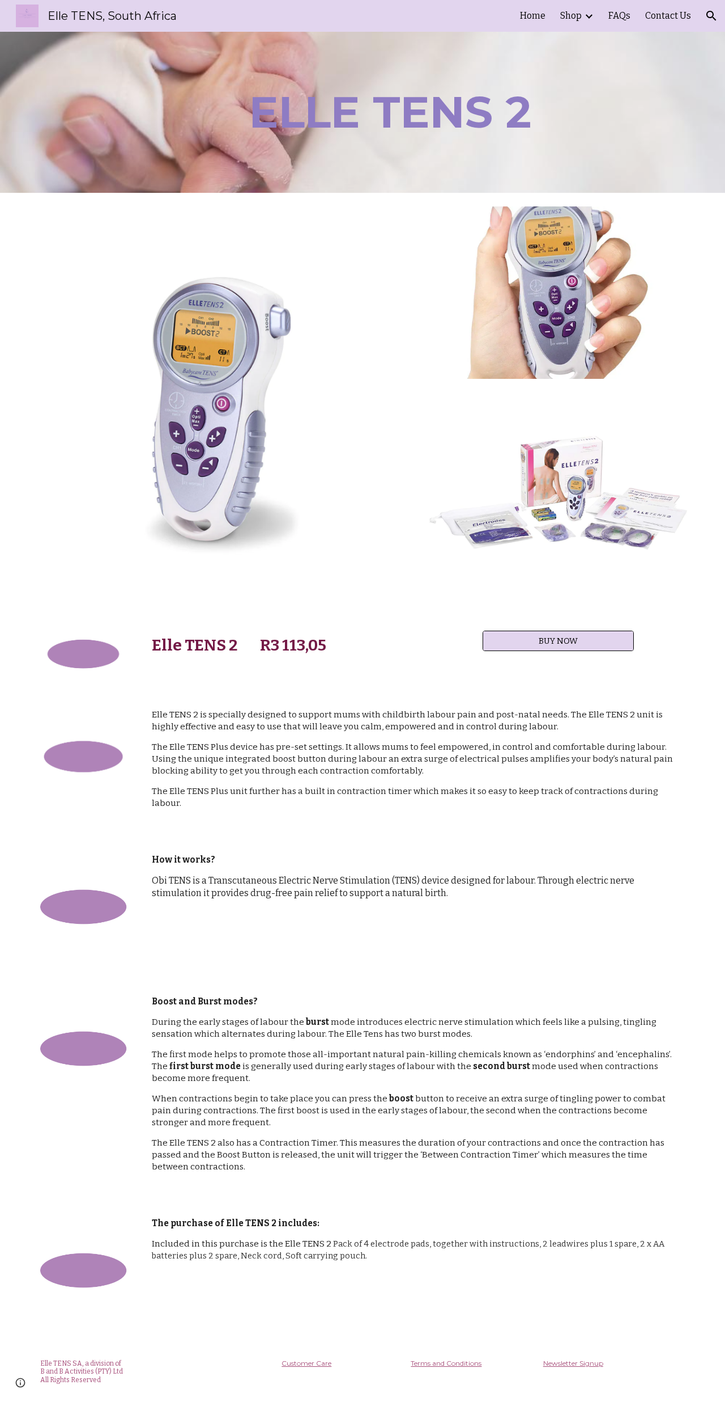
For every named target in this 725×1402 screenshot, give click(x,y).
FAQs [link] (619, 15)
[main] (390, 112)
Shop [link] (571, 15)
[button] (711, 15)
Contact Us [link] (668, 15)
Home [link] (532, 15)
